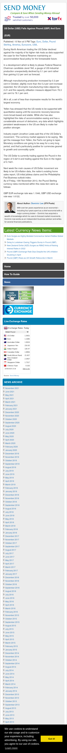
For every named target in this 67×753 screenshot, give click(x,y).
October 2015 (11, 618)
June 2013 (9, 715)
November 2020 (12, 415)
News (7, 282)
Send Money (14, 375)
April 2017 (9, 563)
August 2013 (10, 708)
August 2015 (10, 625)
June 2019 (9, 474)
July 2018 (9, 512)
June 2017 (9, 556)
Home (7, 266)
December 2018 (12, 494)
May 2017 (9, 560)
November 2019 (12, 457)
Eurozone (26, 44)
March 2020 (10, 443)
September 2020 (12, 422)
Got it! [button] (51, 739)
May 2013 (9, 718)
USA (34, 44)
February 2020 (11, 446)
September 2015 (12, 622)
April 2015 (9, 639)
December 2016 (12, 577)
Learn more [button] (11, 748)
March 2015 (10, 642)
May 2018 (9, 518)
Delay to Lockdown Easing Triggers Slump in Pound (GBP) (31, 242)
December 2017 (12, 536)
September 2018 (12, 505)
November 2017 (12, 539)
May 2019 (9, 477)
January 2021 (11, 408)
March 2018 (10, 525)
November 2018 (12, 498)
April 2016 (9, 604)
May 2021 (9, 395)
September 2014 (12, 663)
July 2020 (9, 429)
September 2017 (12, 546)
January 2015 (11, 649)
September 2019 (12, 463)
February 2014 (11, 687)
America (16, 44)
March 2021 (10, 402)
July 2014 (9, 670)
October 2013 (11, 701)
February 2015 (11, 646)
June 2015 (9, 632)
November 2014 (12, 656)
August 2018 (10, 508)
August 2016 (10, 591)
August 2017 (10, 549)
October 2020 (11, 419)
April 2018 (9, 522)
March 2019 (10, 484)
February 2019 (11, 488)
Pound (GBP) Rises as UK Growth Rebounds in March (30, 257)
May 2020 (9, 436)
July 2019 (9, 470)
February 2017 (11, 570)
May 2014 (9, 677)
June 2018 (9, 515)
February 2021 (11, 405)
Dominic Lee (37, 203)
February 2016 (11, 611)
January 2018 (11, 532)
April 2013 (9, 721)
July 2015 (9, 629)
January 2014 (11, 691)
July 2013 (9, 711)
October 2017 (11, 543)
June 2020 (9, 432)
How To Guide (12, 274)
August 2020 (10, 426)
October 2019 (11, 460)
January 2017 (11, 574)
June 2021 (9, 391)
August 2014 (10, 666)
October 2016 (11, 584)
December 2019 (12, 453)
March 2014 (10, 684)
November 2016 (12, 580)
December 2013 (12, 694)
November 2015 (12, 615)
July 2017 (9, 553)
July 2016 (9, 594)
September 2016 (12, 587)
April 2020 (9, 439)
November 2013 (12, 697)
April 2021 (9, 398)
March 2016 (10, 608)
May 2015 (9, 635)
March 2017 (10, 567)
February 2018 (11, 529)
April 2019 (9, 481)
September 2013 (12, 704)
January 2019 (11, 491)
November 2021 (12, 388)
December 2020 (12, 412)
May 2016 (9, 601)
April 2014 (9, 680)
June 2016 (9, 598)
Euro (38, 41)
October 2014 (11, 660)
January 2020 (11, 450)
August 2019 (10, 467)
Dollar (45, 41)
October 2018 (11, 501)
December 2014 (12, 653)
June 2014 (9, 673)
